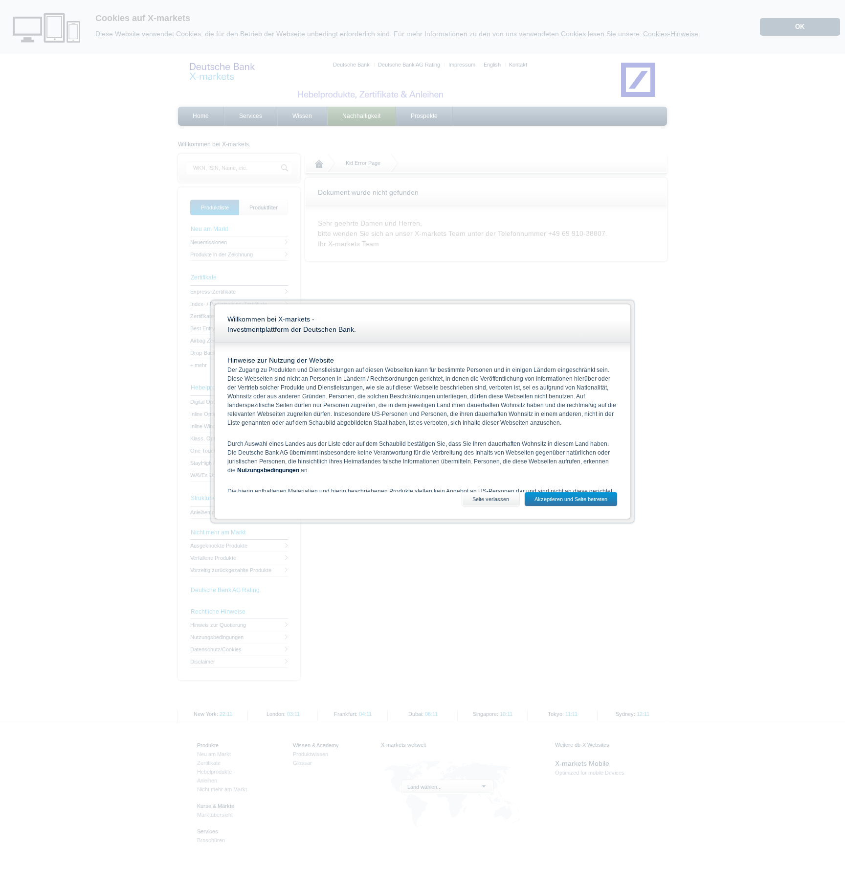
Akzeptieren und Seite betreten (570, 499)
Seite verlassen (490, 499)
